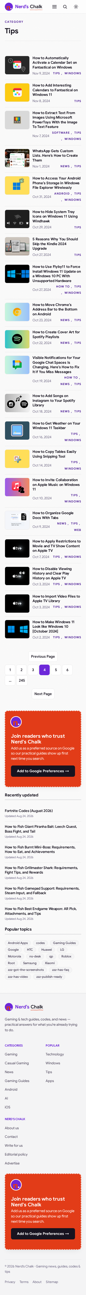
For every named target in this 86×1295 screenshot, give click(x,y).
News (65, 166)
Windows (72, 73)
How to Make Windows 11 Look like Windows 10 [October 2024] (53, 626)
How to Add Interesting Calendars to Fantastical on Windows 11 (55, 90)
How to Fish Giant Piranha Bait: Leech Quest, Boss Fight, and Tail (41, 829)
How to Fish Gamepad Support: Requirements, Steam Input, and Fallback (42, 890)
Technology (55, 1054)
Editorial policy (16, 1154)
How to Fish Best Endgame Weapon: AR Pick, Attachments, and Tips (41, 911)
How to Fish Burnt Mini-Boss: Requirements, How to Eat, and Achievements (40, 849)
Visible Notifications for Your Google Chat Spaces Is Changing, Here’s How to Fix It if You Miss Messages (56, 365)
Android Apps (18, 943)
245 (22, 680)
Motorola (14, 956)
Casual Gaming (17, 1063)
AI (6, 1098)
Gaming (11, 1054)
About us (12, 1128)
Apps (50, 1081)
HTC (30, 950)
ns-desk (35, 956)
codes (40, 943)
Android (62, 193)
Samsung (30, 963)
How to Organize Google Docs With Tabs (53, 515)
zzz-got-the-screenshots (26, 970)
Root (11, 963)
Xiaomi (50, 963)
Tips (56, 73)
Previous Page (43, 656)
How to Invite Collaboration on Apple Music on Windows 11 (56, 484)
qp (51, 956)
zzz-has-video (18, 977)
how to (63, 286)
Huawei (46, 950)
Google (13, 950)
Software (61, 132)
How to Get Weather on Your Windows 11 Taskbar (56, 425)
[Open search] (65, 6)
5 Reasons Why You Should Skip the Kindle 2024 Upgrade (55, 244)
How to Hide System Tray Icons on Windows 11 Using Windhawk (54, 216)
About (37, 1282)
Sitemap (52, 1282)
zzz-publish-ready (49, 977)
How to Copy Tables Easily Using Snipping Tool (54, 454)
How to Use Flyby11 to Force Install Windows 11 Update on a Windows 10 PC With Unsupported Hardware (56, 274)
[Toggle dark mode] (76, 6)
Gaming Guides (64, 943)
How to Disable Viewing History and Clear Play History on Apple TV (52, 573)
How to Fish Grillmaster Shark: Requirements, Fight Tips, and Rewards (41, 870)
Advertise (12, 1163)
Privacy (10, 1282)
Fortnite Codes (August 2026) (29, 811)
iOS (7, 1107)
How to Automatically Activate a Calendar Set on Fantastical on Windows (54, 62)
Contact (11, 1136)
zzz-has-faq (60, 970)
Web (77, 530)
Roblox (66, 956)
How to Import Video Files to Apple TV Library (56, 598)
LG (62, 950)
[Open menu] (54, 7)
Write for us (14, 1145)
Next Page (43, 694)
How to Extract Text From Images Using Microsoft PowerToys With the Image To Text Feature (54, 120)
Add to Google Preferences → (43, 771)
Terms (24, 1282)
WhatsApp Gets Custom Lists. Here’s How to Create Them (55, 155)
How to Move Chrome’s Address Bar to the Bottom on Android (54, 309)
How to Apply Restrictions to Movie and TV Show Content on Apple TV (56, 546)
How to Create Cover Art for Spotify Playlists (56, 334)
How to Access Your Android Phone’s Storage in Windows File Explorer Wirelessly (56, 183)
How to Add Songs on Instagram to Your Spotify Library (53, 400)
